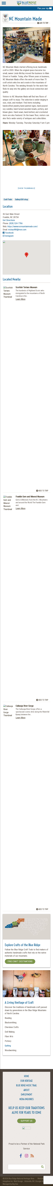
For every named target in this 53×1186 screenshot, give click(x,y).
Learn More (20, 299)
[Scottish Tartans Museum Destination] (8, 388)
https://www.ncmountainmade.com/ (22, 226)
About (26, 1090)
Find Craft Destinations (20, 961)
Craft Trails (8, 199)
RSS (32, 1157)
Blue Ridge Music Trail (26, 1085)
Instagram (9, 236)
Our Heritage (26, 1080)
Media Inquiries (26, 1099)
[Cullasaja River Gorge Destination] (8, 807)
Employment (26, 1094)
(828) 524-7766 (16, 223)
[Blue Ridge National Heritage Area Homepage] (26, 3)
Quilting (8, 1045)
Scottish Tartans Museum (26, 287)
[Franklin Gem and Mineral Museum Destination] (8, 597)
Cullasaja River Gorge (25, 706)
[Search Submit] (42, 1167)
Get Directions (9, 220)
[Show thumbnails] (26, 188)
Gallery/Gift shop (21, 199)
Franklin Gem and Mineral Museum (30, 496)
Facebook (9, 232)
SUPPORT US (26, 1121)
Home (26, 1076)
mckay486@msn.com (17, 229)
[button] (26, 255)
